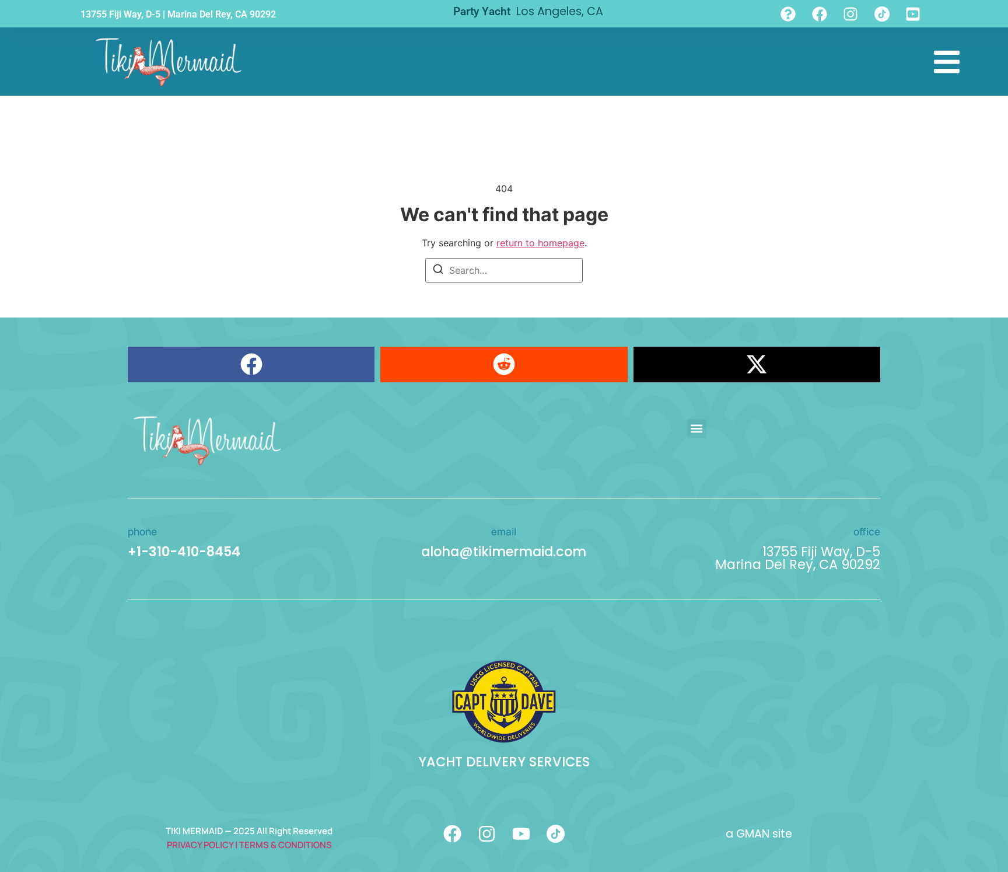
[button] (251, 364)
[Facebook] (452, 834)
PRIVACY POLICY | (203, 845)
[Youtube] (521, 834)
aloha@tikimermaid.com (503, 551)
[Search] (438, 271)
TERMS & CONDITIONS (285, 845)
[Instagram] (487, 834)
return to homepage (540, 243)
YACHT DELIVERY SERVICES (504, 761)
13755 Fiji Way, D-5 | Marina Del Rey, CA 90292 (178, 14)
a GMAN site (759, 834)
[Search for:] (504, 270)
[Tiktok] (556, 834)
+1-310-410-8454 (184, 551)
